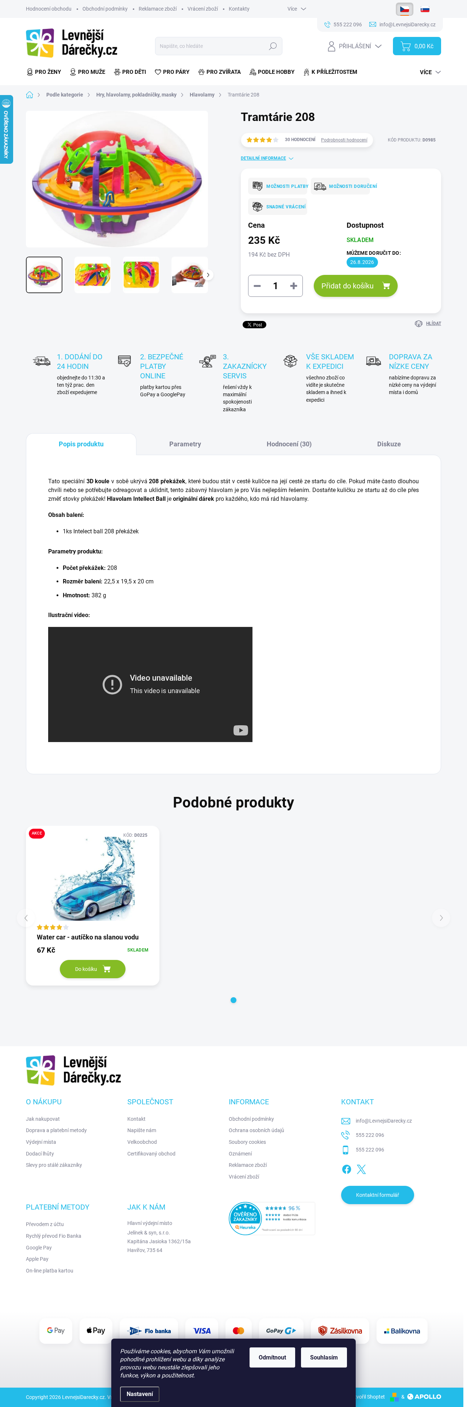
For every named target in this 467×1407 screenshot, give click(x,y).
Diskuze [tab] (389, 444)
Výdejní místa (41, 1142)
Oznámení (240, 1154)
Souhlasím (324, 1357)
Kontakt (136, 1119)
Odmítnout (272, 1357)
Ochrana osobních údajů (256, 1130)
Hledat (273, 46)
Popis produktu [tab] (81, 444)
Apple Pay (37, 1259)
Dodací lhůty (40, 1154)
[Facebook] (346, 1168)
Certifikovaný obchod (151, 1154)
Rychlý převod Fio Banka (53, 1236)
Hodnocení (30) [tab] (289, 444)
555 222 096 (370, 1135)
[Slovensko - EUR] (425, 9)
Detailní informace (263, 158)
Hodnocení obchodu (49, 9)
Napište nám (141, 1130)
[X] (361, 1168)
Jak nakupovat (43, 1119)
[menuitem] (45, 72)
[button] (233, 1000)
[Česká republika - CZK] (404, 9)
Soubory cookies (247, 1142)
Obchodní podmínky (105, 9)
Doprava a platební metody (56, 1130)
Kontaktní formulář (377, 1195)
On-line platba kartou (49, 1271)
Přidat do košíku (347, 285)
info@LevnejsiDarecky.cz (384, 1121)
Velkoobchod (142, 1142)
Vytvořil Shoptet (367, 1397)
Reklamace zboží (158, 9)
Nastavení (140, 1394)
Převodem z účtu (45, 1224)
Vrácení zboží (203, 9)
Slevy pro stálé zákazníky (54, 1165)
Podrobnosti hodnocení (344, 140)
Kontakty (239, 9)
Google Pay (39, 1248)
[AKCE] (92, 879)
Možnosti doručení (346, 186)
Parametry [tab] (185, 444)
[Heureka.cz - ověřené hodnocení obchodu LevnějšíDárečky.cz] (272, 1218)
